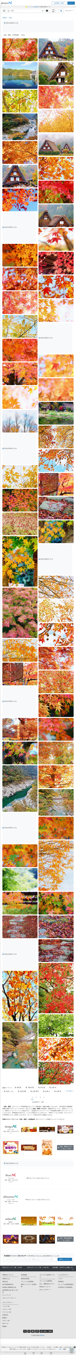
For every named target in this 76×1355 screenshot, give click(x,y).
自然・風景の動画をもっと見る (66, 1239)
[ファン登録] (34, 1353)
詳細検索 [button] (54, 10)
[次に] (44, 1097)
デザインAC (6, 1320)
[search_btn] (61, 10)
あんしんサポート (45, 1289)
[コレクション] (41, 1353)
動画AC (4, 1318)
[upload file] (47, 10)
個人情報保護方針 (7, 1284)
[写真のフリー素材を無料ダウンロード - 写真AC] (6, 3)
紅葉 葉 (58, 1091)
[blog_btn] (37, 1331)
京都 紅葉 (31, 1087)
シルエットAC (6, 1309)
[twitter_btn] (25, 1331)
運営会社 (5, 1281)
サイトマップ (6, 1295)
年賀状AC (5, 1315)
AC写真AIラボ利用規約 (65, 1287)
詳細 (60, 1349)
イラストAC (6, 1306)
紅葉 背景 (23, 1091)
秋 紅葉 (42, 1087)
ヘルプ (60, 1278)
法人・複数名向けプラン (47, 1284)
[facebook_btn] (29, 1331)
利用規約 (61, 1281)
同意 (64, 1349)
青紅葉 (19, 1087)
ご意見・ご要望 (47, 1331)
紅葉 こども (9, 1091)
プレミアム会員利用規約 (65, 1284)
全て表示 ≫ (70, 1091)
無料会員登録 (25, 1278)
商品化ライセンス (45, 1286)
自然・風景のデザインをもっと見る (66, 1147)
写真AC (4, 17)
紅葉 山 (47, 1091)
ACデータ (5, 1323)
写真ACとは (6, 1278)
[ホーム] (25, 1353)
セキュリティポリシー (9, 1298)
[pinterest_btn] (33, 1331)
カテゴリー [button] (69, 10)
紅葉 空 (54, 1087)
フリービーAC (6, 1312)
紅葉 (10, 17)
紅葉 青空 (36, 1091)
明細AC (4, 1326)
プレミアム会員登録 (27, 1281)
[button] (59, 3)
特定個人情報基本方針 (9, 1287)
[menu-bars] (4, 11)
